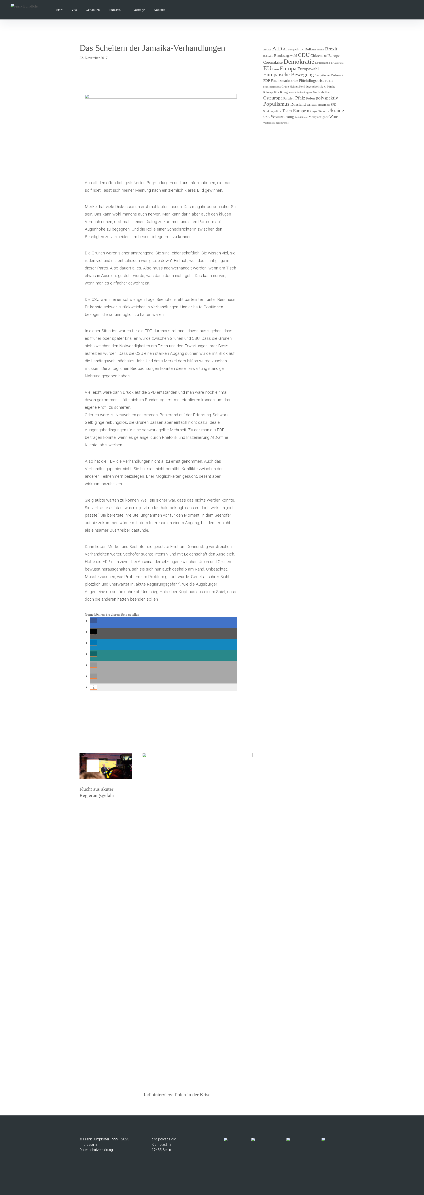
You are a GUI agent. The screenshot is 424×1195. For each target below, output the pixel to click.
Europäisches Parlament (329, 75)
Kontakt (159, 9)
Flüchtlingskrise (311, 80)
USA (266, 116)
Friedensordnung (272, 87)
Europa (288, 68)
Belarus (320, 49)
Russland (298, 104)
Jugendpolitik (314, 86)
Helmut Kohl (297, 86)
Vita (74, 9)
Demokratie (299, 61)
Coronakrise (273, 62)
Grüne (285, 86)
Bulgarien (268, 56)
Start (59, 9)
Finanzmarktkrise (284, 80)
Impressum (88, 1144)
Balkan (310, 49)
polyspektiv (327, 98)
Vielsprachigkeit (319, 116)
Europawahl (308, 68)
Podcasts (115, 9)
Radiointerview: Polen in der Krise (176, 1094)
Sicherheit (324, 104)
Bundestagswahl (285, 55)
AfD (277, 49)
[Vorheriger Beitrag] (106, 766)
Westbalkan (269, 123)
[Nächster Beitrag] (197, 918)
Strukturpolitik (272, 111)
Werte (333, 116)
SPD (333, 104)
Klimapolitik (271, 92)
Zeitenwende (282, 123)
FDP (266, 80)
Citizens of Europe (325, 55)
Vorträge (139, 9)
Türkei (322, 111)
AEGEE (267, 49)
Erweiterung (337, 63)
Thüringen (312, 111)
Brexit (331, 49)
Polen (310, 98)
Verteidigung (301, 117)
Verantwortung (282, 117)
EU (267, 68)
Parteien (288, 98)
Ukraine (335, 110)
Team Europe (294, 110)
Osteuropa (272, 98)
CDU (304, 55)
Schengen (312, 105)
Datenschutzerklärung (96, 1150)
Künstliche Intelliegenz (300, 92)
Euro (275, 69)
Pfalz (300, 98)
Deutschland (322, 62)
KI (325, 87)
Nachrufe (318, 92)
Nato (327, 92)
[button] (93, 620)
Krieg (284, 92)
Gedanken (93, 9)
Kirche (331, 86)
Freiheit (329, 81)
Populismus (276, 104)
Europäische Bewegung (288, 74)
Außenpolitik (293, 49)
